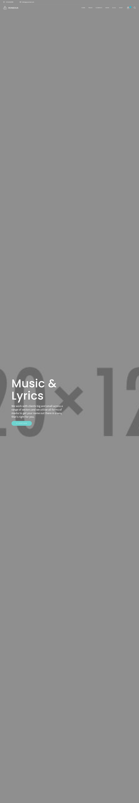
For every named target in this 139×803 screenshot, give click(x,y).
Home (83, 7)
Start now (23, 423)
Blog (114, 7)
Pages (90, 7)
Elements (99, 7)
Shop (121, 7)
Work (107, 7)
